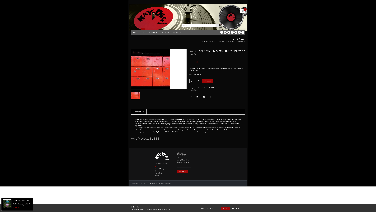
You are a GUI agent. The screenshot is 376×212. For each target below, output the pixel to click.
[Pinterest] (239, 32)
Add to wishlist (195, 74)
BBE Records (215, 88)
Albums (206, 88)
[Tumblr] (242, 32)
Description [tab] (139, 112)
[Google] (232, 32)
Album (195, 90)
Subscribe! (182, 171)
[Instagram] (235, 32)
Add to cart (207, 81)
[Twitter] (228, 32)
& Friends (241, 39)
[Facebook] (221, 32)
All (210, 88)
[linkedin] (225, 32)
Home (232, 39)
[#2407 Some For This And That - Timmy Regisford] (7, 203)
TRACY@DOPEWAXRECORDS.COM (166, 164)
